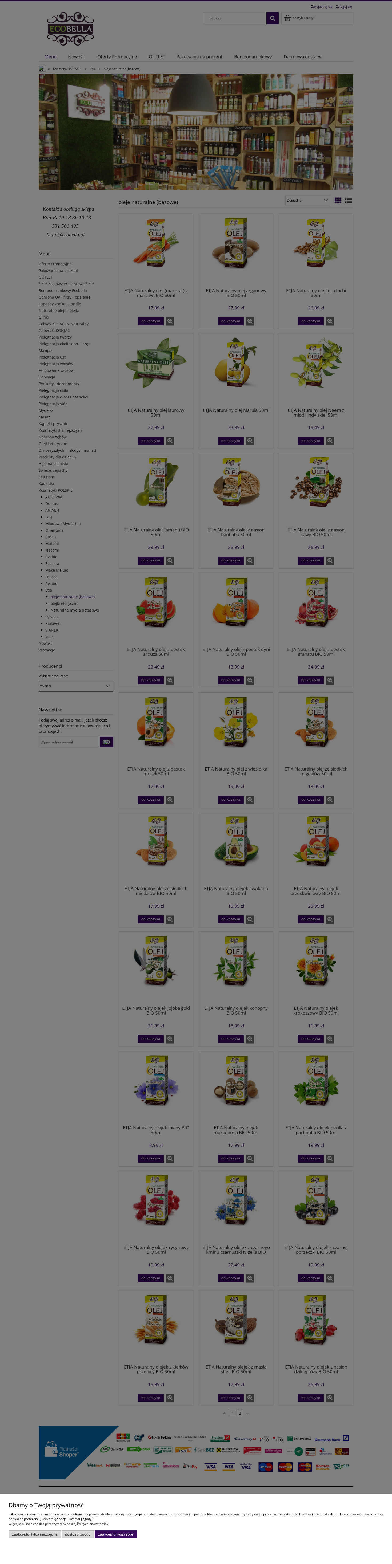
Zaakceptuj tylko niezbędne (35, 1534)
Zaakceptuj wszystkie (115, 1534)
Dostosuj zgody (77, 1534)
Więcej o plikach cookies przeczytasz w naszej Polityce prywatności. (58, 1523)
